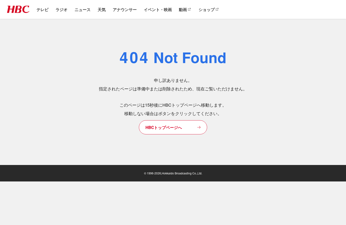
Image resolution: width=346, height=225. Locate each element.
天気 (102, 10)
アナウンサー (125, 10)
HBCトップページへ (163, 127)
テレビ (42, 10)
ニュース (83, 10)
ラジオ (62, 10)
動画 (183, 10)
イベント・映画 (158, 10)
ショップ (207, 10)
